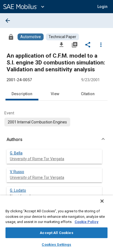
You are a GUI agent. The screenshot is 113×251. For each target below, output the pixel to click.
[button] (56, 139)
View (55, 94)
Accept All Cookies (56, 233)
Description (22, 94)
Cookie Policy (86, 222)
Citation (88, 94)
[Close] (102, 201)
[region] (56, 223)
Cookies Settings (56, 244)
